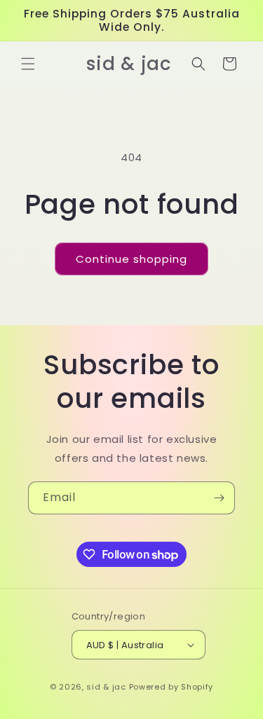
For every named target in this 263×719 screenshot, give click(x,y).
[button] (28, 63)
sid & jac (106, 686)
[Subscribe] (218, 497)
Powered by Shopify (171, 686)
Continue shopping (131, 259)
